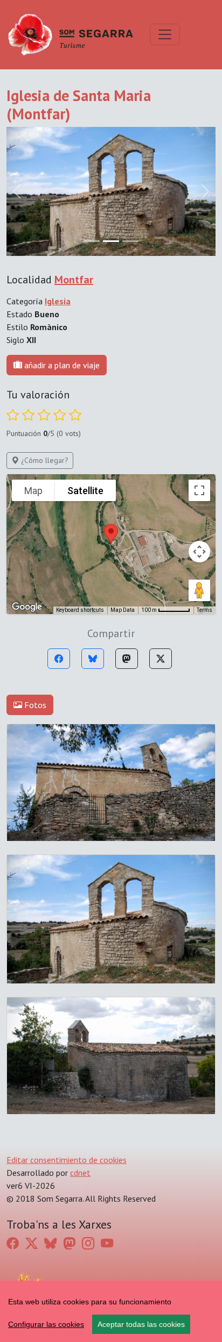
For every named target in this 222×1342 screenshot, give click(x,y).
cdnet (80, 1172)
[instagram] (88, 1243)
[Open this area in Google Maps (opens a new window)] (27, 607)
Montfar (73, 280)
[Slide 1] (111, 241)
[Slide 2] (130, 241)
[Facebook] (58, 658)
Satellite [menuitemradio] (85, 490)
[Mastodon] (126, 658)
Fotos (34, 704)
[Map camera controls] (199, 551)
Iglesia (58, 301)
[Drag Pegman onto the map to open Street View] (199, 590)
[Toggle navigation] (165, 34)
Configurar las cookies (46, 1324)
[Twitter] (160, 658)
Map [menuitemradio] (33, 490)
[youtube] (107, 1243)
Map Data (122, 610)
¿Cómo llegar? (43, 460)
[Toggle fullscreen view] (199, 490)
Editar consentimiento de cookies (66, 1159)
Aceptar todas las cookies (141, 1324)
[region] (111, 1311)
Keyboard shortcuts (80, 610)
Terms (204, 610)
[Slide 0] (92, 241)
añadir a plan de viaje (61, 365)
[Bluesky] (92, 658)
